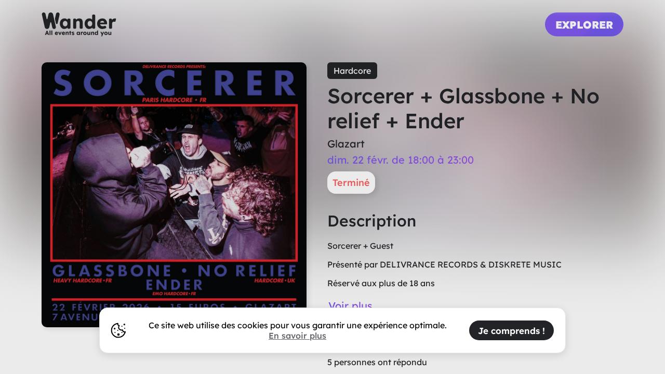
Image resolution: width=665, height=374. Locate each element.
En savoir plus (297, 335)
